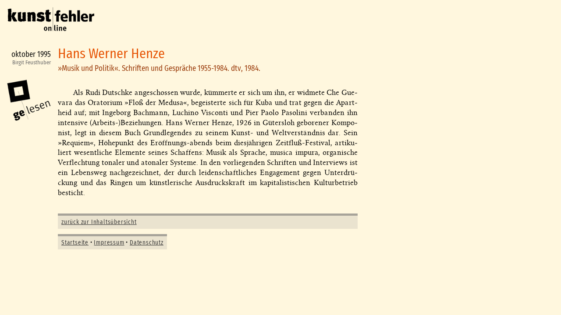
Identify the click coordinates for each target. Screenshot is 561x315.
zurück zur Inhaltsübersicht (99, 222)
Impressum (109, 243)
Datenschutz (146, 243)
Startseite (75, 243)
